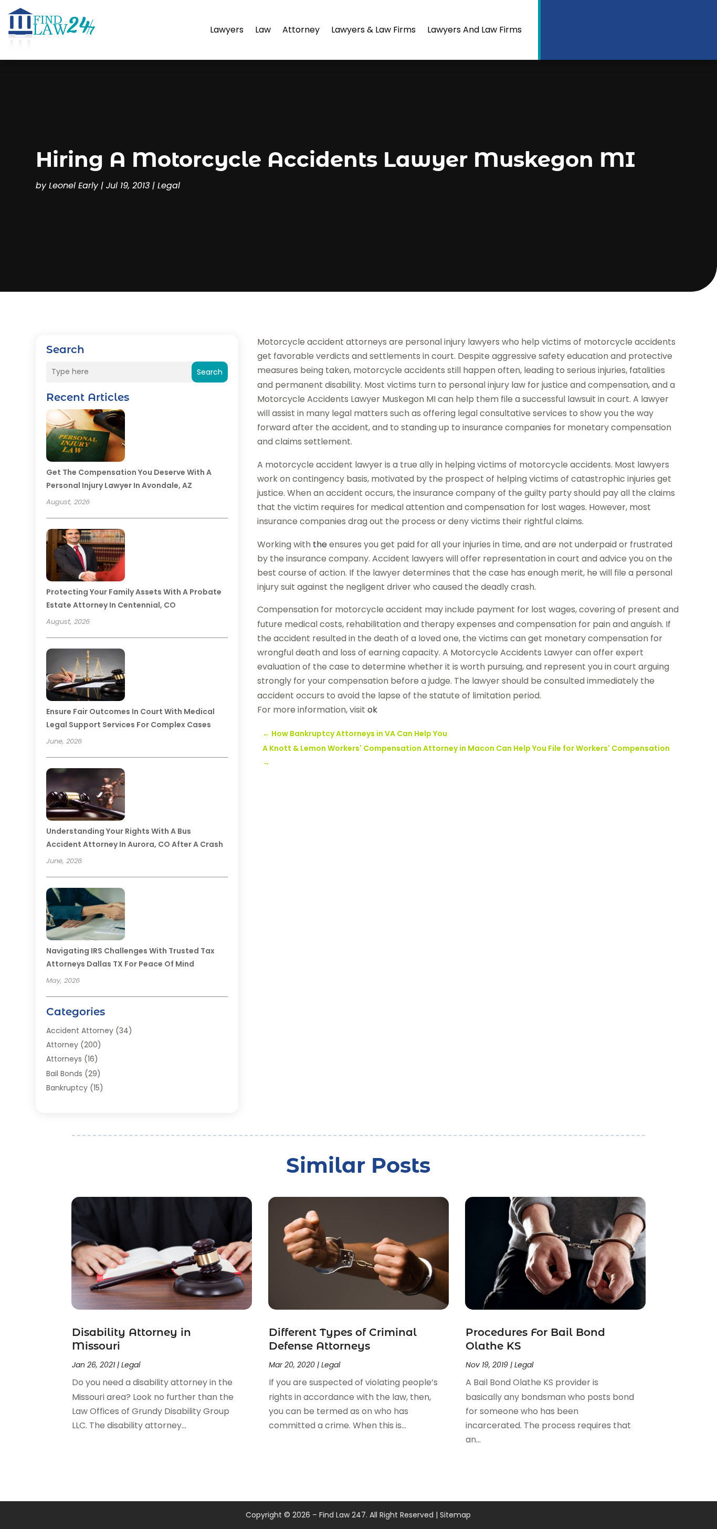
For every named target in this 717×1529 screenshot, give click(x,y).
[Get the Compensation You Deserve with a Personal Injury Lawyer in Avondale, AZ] (85, 437)
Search (210, 372)
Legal (168, 185)
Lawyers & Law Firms (373, 30)
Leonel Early (73, 185)
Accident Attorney (79, 1030)
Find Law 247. (343, 1515)
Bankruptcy (67, 1087)
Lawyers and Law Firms (474, 30)
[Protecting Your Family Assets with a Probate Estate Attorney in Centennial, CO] (85, 557)
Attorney (301, 30)
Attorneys (64, 1059)
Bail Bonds (64, 1073)
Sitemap (455, 1515)
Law (263, 30)
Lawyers (227, 30)
